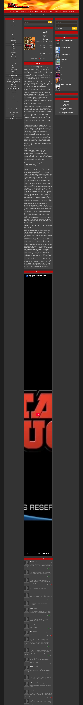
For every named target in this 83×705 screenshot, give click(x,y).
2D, (46, 31)
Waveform (13, 110)
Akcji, (44, 31)
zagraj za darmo (13, 69)
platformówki (13, 63)
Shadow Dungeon (66, 103)
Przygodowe (23, 11)
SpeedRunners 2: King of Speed (66, 108)
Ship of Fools (13, 86)
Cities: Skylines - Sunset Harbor (13, 94)
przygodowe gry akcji (14, 56)
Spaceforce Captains (13, 103)
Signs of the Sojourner (14, 112)
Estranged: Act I (13, 84)
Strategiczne (16, 11)
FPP (13, 27)
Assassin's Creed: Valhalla (66, 84)
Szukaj (49, 22)
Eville (62, 78)
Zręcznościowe (13, 42)
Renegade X (13, 96)
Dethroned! (13, 114)
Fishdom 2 (13, 92)
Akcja (10, 11)
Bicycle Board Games (14, 118)
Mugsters (13, 116)
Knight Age (13, 106)
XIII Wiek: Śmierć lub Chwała (13, 88)
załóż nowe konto (61, 28)
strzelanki (13, 44)
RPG (41, 11)
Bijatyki (36, 11)
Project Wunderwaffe (65, 54)
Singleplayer (13, 54)
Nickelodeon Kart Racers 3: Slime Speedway (14, 98)
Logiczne (65, 11)
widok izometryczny (13, 58)
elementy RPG (13, 71)
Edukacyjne (30, 11)
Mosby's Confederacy (14, 101)
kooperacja (13, 40)
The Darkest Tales (64, 66)
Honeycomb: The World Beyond (66, 107)
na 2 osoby (13, 61)
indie (13, 21)
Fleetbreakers (66, 105)
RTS (13, 50)
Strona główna (30, 14)
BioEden (66, 111)
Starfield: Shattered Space (13, 104)
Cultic (62, 72)
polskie (13, 65)
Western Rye (66, 104)
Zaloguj (74, 28)
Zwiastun (38, 271)
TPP (13, 32)
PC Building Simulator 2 (65, 47)
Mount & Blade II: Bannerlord (67, 40)
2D (13, 29)
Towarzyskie (71, 11)
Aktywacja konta (45, 14)
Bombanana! (66, 101)
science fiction (13, 36)
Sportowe (46, 11)
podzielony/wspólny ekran (13, 75)
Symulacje (13, 48)
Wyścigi (51, 11)
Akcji (13, 23)
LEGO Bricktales (64, 59)
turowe (13, 46)
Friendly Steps (66, 109)
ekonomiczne (13, 52)
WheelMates (66, 113)
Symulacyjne (58, 11)
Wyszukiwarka (37, 14)
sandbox (13, 77)
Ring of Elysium (13, 90)
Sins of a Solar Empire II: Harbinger (66, 112)
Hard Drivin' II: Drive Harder (13, 108)
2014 (46, 53)
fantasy (13, 34)
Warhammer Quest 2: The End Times (13, 79)
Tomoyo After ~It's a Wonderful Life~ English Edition (13, 82)
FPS (13, 60)
